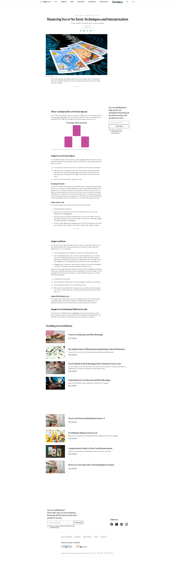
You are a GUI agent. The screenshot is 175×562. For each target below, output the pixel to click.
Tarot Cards (96, 15)
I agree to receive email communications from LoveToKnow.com (116, 131)
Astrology (81, 15)
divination (76, 313)
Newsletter (78, 537)
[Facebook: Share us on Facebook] (81, 31)
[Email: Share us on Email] (90, 31)
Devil (57, 220)
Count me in (119, 126)
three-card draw (61, 117)
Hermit (56, 214)
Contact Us (103, 537)
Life (76, 15)
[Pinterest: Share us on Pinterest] (87, 31)
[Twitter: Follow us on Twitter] (116, 524)
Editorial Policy (87, 537)
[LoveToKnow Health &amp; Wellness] (66, 546)
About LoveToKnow (66, 537)
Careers (96, 537)
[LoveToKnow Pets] (81, 546)
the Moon (73, 220)
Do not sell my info (90, 553)
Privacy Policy (100, 553)
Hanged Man (68, 214)
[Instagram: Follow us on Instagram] (126, 524)
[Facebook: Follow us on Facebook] (111, 524)
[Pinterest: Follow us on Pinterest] (121, 524)
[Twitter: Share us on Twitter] (84, 31)
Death (99, 218)
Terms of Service (109, 553)
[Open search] (127, 2)
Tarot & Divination (89, 15)
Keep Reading (72, 338)
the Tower (63, 220)
